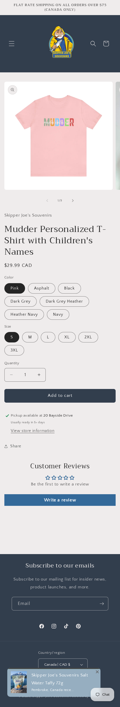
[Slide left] (47, 200)
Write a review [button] (60, 500)
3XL (14, 350)
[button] (11, 43)
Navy (58, 314)
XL (67, 337)
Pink (14, 288)
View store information (32, 431)
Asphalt (41, 288)
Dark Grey (20, 301)
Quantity (11, 363)
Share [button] (15, 446)
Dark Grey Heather (64, 301)
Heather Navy (24, 314)
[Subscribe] (101, 603)
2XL (88, 337)
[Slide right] (72, 200)
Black (69, 288)
